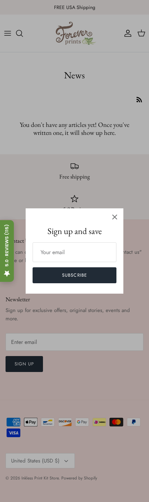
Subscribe (74, 275)
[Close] (114, 217)
